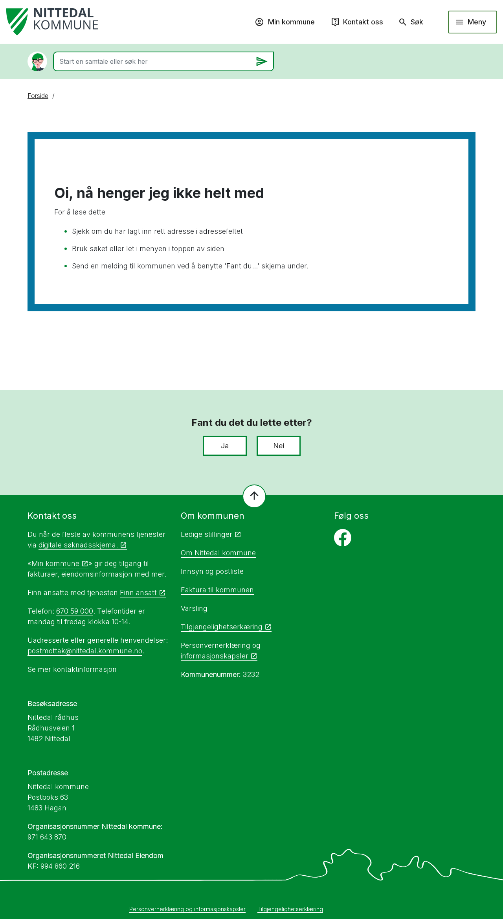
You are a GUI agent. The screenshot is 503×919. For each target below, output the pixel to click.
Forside (38, 96)
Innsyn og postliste (212, 571)
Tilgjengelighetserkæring (222, 627)
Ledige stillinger (206, 534)
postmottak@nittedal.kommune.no (85, 651)
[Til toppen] (254, 496)
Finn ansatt (138, 592)
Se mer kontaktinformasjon (72, 669)
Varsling (194, 608)
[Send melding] (261, 61)
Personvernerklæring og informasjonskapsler (187, 909)
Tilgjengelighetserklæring (290, 909)
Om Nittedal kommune (218, 553)
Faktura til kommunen (217, 590)
